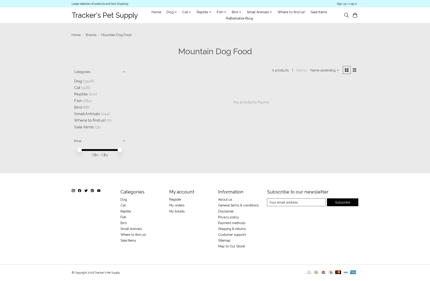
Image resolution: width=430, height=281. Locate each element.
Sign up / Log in (347, 3)
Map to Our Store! (231, 246)
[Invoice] (309, 272)
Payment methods (231, 223)
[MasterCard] (338, 272)
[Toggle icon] (346, 15)
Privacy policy (228, 217)
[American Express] (353, 272)
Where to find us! (291, 12)
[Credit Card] (331, 272)
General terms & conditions (238, 205)
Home (156, 12)
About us (225, 199)
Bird (78, 107)
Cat (77, 87)
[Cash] (316, 272)
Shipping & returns (232, 229)
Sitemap (224, 240)
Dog (78, 81)
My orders (176, 205)
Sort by (301, 70)
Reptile (81, 94)
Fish (78, 100)
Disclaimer (226, 211)
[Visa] (345, 272)
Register (175, 199)
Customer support (232, 234)
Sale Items (319, 12)
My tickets (177, 211)
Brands (91, 35)
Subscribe (342, 202)
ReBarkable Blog (239, 18)
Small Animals (87, 113)
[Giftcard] (323, 272)
